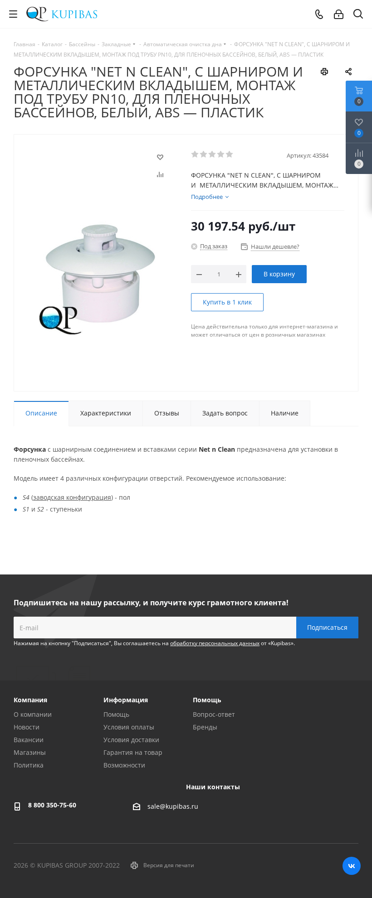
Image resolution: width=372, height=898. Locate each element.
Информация (125, 699)
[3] (212, 154)
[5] (229, 154)
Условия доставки (131, 739)
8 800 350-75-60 (52, 805)
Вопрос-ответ (214, 714)
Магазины (30, 752)
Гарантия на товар (132, 752)
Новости (26, 727)
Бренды (205, 727)
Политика (29, 765)
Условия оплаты (128, 727)
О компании (33, 714)
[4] (221, 154)
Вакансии (29, 739)
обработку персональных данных (214, 643)
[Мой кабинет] (338, 14)
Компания (30, 699)
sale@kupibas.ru (172, 806)
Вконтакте (352, 866)
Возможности (124, 765)
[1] (195, 154)
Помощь (116, 714)
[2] (204, 154)
